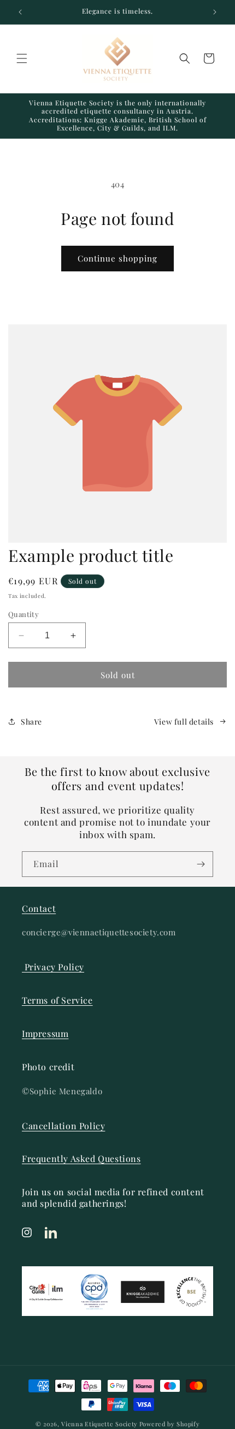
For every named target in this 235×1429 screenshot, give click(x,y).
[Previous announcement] (20, 12)
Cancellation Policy (63, 1125)
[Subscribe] (201, 864)
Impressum (45, 1033)
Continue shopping (117, 258)
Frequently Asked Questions (81, 1158)
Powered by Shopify (169, 1424)
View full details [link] (184, 721)
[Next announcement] (215, 12)
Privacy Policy (53, 967)
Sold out (118, 674)
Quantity (23, 614)
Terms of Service (57, 1000)
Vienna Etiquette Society (99, 1424)
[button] (22, 58)
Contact (39, 908)
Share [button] (31, 721)
